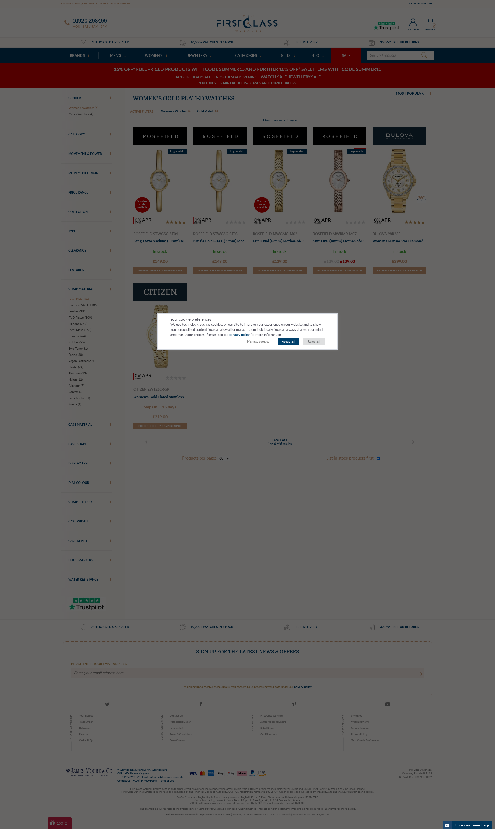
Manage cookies (258, 341)
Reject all (314, 341)
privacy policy (239, 335)
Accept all (288, 341)
